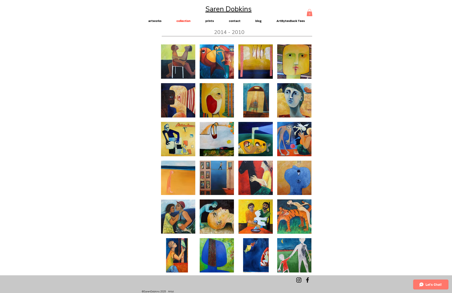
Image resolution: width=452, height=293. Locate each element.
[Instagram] (298, 280)
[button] (310, 12)
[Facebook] (307, 280)
